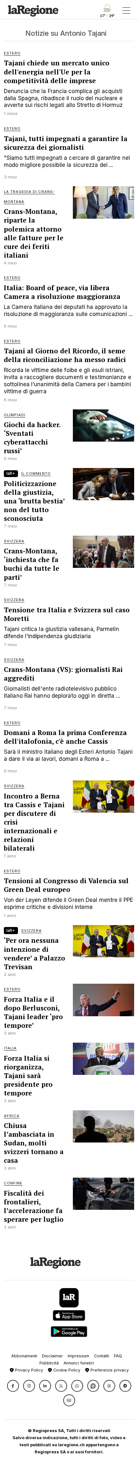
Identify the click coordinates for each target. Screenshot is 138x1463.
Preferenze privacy (109, 1370)
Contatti (101, 1355)
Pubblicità (49, 1363)
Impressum (78, 1355)
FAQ (118, 1355)
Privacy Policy (28, 1370)
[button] (13, 1386)
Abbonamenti (24, 1355)
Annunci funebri (79, 1363)
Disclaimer (52, 1355)
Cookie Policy (66, 1370)
